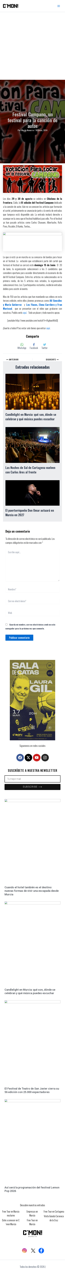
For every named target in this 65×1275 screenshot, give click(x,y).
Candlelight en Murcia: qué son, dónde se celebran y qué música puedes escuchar (30, 416)
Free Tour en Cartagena (54, 1211)
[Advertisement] (32, 46)
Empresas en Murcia (32, 1213)
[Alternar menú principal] (58, 6)
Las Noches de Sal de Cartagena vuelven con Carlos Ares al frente (30, 469)
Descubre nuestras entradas (32, 1205)
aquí (24, 312)
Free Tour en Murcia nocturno (10, 1213)
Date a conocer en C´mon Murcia (11, 1222)
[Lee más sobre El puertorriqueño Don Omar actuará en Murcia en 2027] (32, 492)
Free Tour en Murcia (32, 1222)
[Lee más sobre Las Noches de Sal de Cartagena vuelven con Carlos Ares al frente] (32, 444)
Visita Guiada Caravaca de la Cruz (54, 1218)
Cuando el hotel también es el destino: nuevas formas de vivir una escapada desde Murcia (32, 891)
